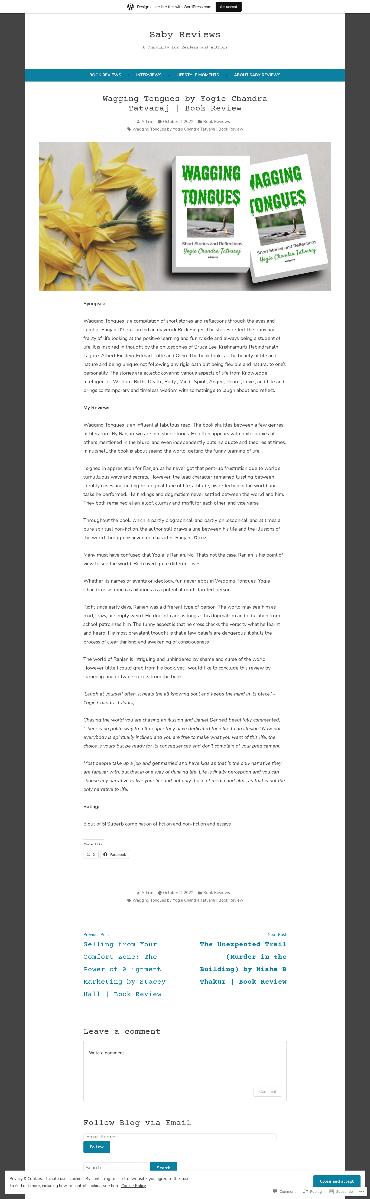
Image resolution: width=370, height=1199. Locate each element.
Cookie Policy (133, 1185)
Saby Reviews (185, 35)
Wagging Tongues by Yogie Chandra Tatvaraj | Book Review (187, 129)
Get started (228, 7)
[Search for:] (116, 1167)
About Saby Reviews (257, 75)
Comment (267, 1091)
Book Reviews (105, 75)
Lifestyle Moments (198, 75)
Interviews (149, 75)
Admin (147, 121)
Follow (97, 1147)
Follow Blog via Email (137, 1123)
